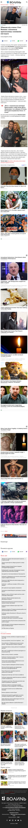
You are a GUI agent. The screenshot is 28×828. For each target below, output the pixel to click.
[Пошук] (26, 2)
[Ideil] (14, 823)
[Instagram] (13, 820)
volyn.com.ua (11, 792)
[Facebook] (7, 820)
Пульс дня (12, 4)
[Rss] (21, 820)
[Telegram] (15, 820)
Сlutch (6, 531)
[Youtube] (18, 820)
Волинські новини (4, 4)
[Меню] (1, 2)
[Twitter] (10, 820)
